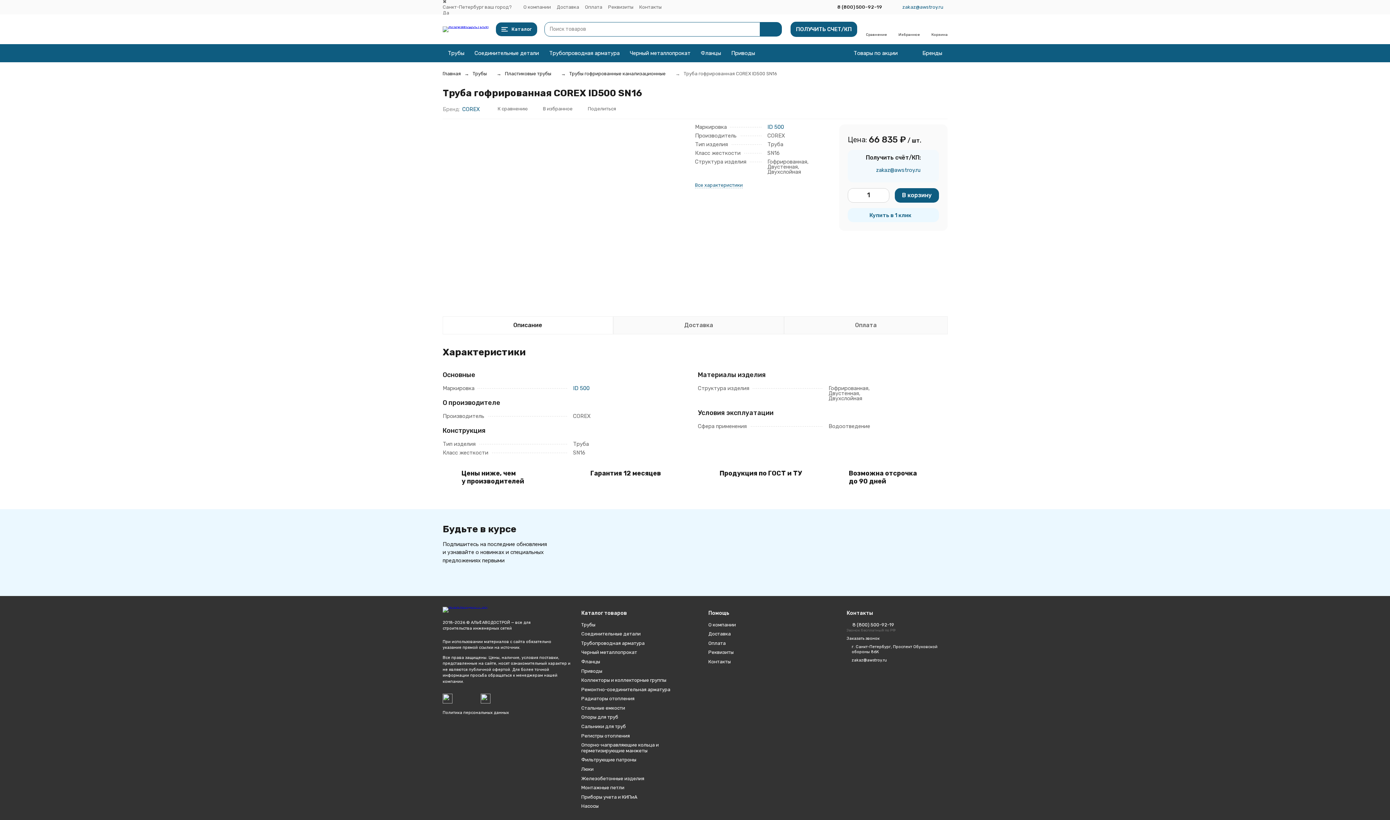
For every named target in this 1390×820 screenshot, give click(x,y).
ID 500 (775, 127)
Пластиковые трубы (528, 73)
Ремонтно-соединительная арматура (625, 689)
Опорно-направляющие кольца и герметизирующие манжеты (620, 747)
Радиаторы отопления (608, 698)
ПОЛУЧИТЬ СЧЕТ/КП (824, 29)
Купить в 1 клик (890, 215)
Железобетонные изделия (612, 778)
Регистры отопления (605, 736)
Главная (452, 73)
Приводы (743, 53)
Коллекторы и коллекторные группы (623, 680)
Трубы (456, 53)
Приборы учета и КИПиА (609, 797)
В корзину (917, 195)
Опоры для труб (599, 717)
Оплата (593, 7)
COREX (471, 109)
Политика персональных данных (476, 712)
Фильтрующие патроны (608, 759)
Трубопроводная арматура (584, 53)
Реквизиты (620, 7)
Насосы (590, 806)
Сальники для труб (603, 726)
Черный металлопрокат (660, 53)
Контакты (650, 7)
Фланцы (711, 53)
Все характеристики (719, 185)
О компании (537, 7)
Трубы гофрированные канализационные (617, 73)
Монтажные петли (602, 787)
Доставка (568, 7)
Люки (587, 769)
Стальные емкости (603, 708)
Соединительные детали (507, 53)
